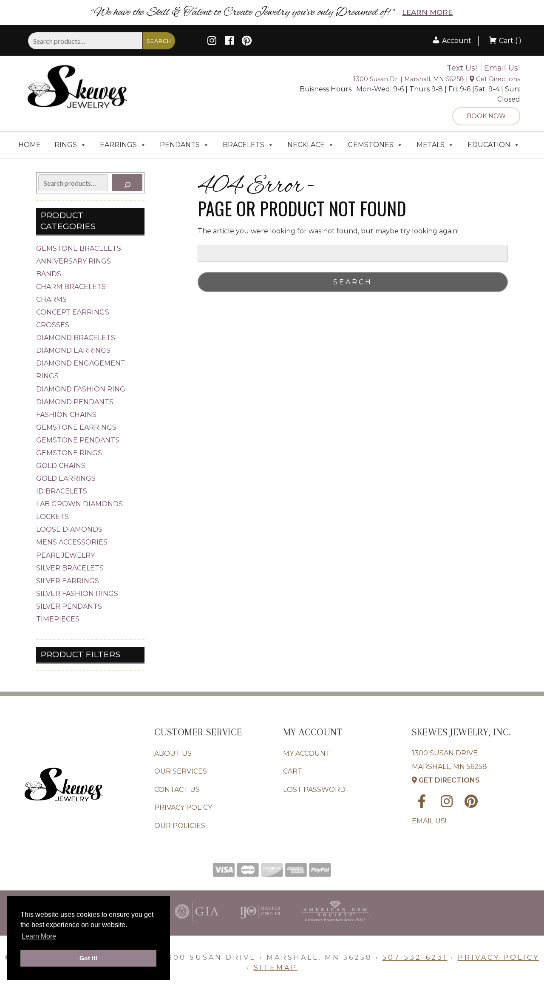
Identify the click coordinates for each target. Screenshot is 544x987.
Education (489, 145)
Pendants (180, 145)
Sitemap (276, 968)
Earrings (118, 145)
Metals (430, 145)
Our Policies (179, 826)
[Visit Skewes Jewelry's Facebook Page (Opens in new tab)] (229, 42)
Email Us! (502, 68)
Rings (65, 145)
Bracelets (243, 145)
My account (306, 753)
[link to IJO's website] (259, 923)
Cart (292, 771)
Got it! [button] (88, 958)
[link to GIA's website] (197, 923)
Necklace (306, 145)
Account (455, 41)
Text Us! (462, 68)
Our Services (180, 771)
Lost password (314, 790)
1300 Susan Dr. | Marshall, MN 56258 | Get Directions (436, 79)
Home (29, 145)
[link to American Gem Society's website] (335, 923)
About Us (173, 753)
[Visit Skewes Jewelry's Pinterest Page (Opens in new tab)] (246, 42)
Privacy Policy (183, 807)
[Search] (127, 182)
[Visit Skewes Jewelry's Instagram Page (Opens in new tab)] (212, 42)
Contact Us (177, 790)
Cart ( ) (509, 41)
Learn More (427, 12)
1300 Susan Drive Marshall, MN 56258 (449, 766)
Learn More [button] (39, 936)
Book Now (486, 116)
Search (159, 41)
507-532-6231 (415, 957)
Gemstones (371, 145)
